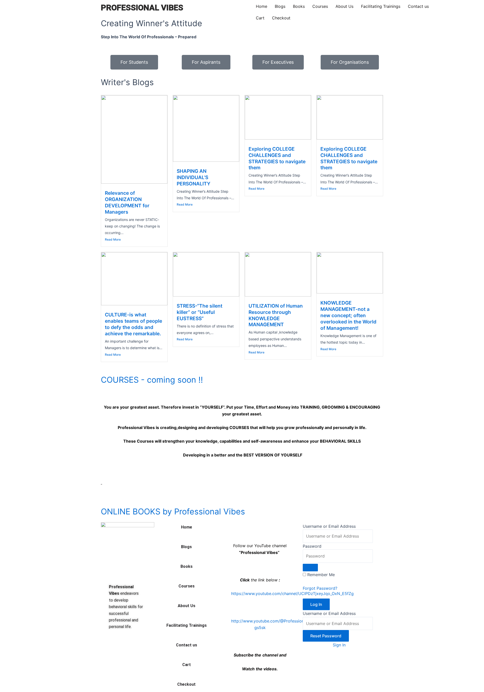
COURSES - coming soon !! (152, 380)
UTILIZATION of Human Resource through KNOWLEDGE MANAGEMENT (276, 315)
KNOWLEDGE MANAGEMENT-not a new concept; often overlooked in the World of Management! (348, 315)
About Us (344, 6)
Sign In (339, 644)
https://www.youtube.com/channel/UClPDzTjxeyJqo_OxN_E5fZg (292, 593)
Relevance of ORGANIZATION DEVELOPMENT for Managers (127, 202)
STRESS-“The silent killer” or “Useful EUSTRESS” (199, 312)
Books (299, 6)
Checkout (281, 17)
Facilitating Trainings (380, 6)
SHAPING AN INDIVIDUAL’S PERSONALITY (193, 177)
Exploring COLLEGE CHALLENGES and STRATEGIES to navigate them (277, 158)
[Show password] (310, 567)
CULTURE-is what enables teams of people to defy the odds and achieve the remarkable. (133, 324)
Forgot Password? (320, 588)
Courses (320, 6)
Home (261, 6)
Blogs (280, 6)
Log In (316, 604)
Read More (113, 239)
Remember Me (321, 574)
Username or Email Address (329, 526)
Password (312, 546)
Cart (260, 17)
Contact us (418, 6)
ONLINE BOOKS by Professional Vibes (173, 511)
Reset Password (325, 635)
